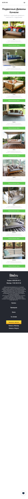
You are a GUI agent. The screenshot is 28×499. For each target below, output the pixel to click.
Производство (13, 307)
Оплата (14, 312)
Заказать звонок (14, 322)
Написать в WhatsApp (14, 326)
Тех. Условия (14, 317)
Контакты (13, 303)
